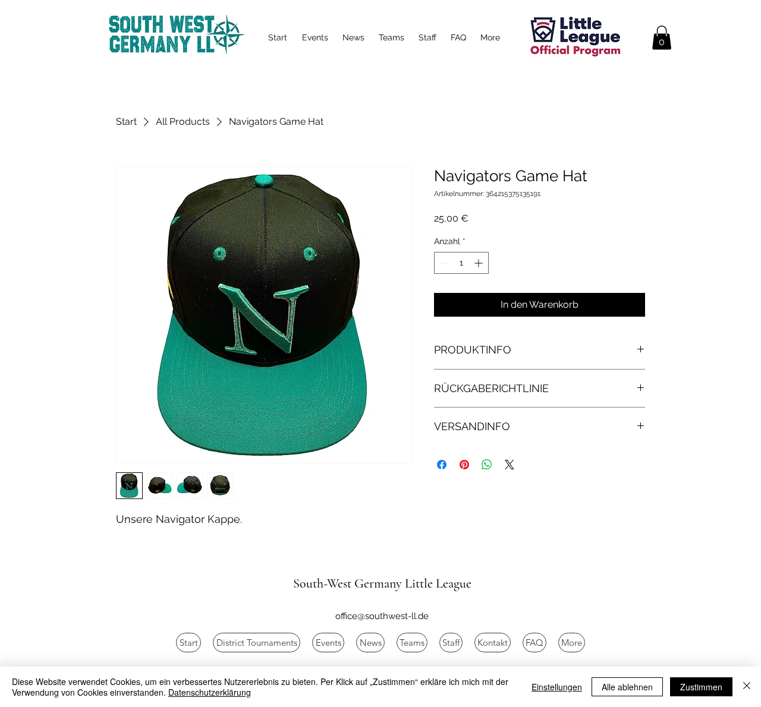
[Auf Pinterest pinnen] (464, 464)
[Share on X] (509, 464)
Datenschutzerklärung (209, 692)
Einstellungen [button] (557, 687)
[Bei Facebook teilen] (442, 464)
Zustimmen (701, 687)
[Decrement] (443, 262)
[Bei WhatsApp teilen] (487, 464)
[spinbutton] (461, 262)
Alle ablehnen (627, 687)
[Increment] (479, 262)
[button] (662, 38)
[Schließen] (747, 686)
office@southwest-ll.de (382, 616)
